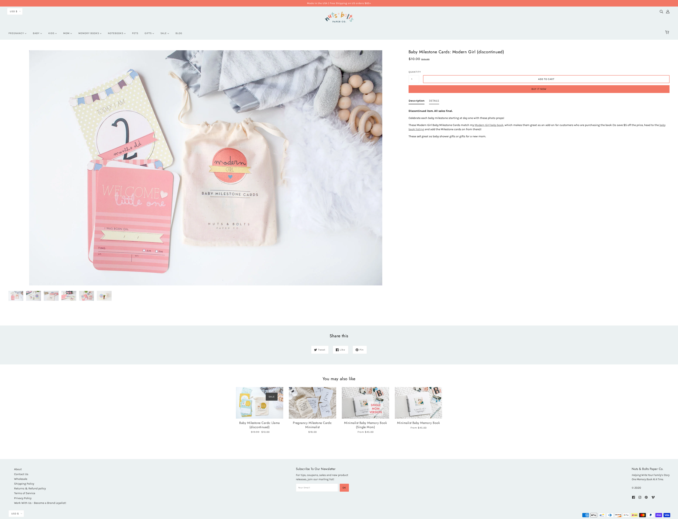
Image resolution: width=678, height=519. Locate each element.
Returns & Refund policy (30, 488)
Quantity (414, 71)
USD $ (13, 11)
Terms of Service (24, 493)
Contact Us (21, 474)
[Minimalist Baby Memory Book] (418, 403)
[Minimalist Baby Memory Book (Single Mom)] (365, 403)
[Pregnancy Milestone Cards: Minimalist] (312, 403)
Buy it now (538, 88)
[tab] (416, 101)
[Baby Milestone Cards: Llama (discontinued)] (259, 403)
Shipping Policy (24, 483)
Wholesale (20, 479)
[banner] (339, 16)
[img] (661, 11)
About (18, 469)
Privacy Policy (22, 498)
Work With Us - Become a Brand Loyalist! (40, 503)
